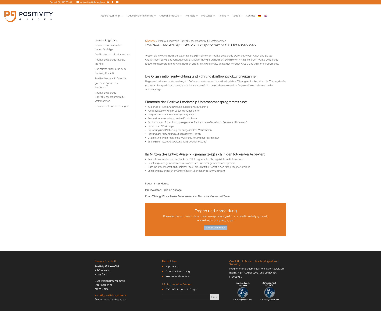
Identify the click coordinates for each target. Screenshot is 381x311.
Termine (222, 16)
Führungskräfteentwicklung (140, 16)
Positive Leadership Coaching (111, 78)
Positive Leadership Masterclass (112, 54)
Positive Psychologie (110, 16)
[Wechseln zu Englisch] (265, 16)
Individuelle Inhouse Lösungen (111, 106)
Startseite (150, 41)
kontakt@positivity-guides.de (92, 2)
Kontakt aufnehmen (215, 228)
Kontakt (236, 16)
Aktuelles (250, 16)
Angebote (190, 16)
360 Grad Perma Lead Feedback (107, 85)
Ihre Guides (206, 16)
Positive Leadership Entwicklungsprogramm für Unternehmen (110, 96)
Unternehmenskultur (169, 16)
